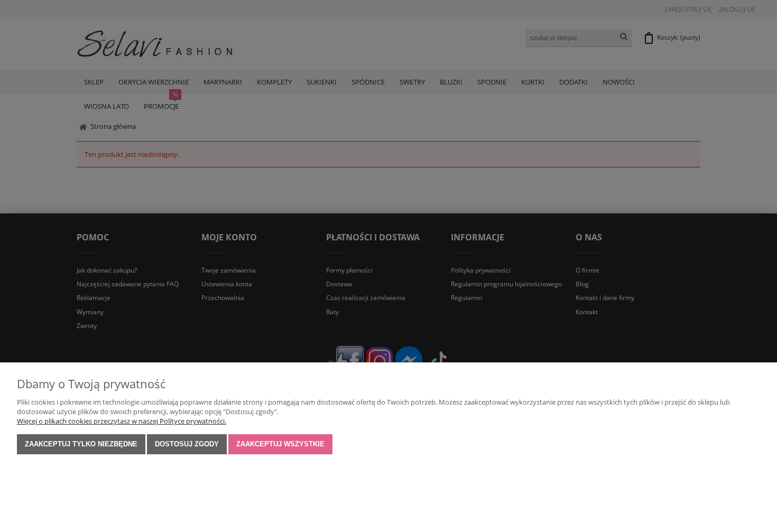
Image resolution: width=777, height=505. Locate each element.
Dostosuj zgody (187, 444)
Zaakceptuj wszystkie (280, 444)
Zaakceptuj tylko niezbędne (81, 444)
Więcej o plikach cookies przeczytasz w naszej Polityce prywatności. (121, 421)
